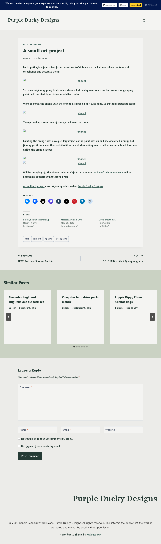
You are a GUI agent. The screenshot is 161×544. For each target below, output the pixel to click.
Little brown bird (107, 219)
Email (66, 429)
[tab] (74, 346)
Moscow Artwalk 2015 (71, 219)
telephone (61, 238)
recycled (27, 44)
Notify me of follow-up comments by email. (47, 438)
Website (110, 429)
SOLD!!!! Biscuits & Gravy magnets (123, 258)
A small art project (33, 186)
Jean (28, 58)
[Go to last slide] (8, 317)
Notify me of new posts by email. (41, 446)
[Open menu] (150, 20)
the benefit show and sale (107, 172)
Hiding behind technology (36, 219)
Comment (26, 387)
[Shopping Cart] (143, 20)
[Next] (152, 317)
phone (48, 238)
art (27, 238)
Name (23, 429)
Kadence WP (94, 534)
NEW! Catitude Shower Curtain (35, 258)
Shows (37, 44)
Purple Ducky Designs (90, 186)
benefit (37, 238)
